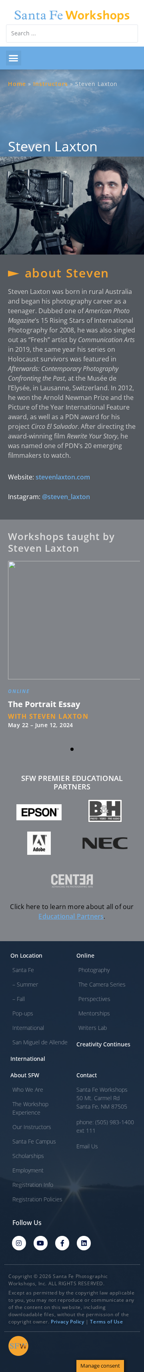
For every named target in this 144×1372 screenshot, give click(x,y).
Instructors (50, 84)
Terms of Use (106, 1321)
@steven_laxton (66, 496)
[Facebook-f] (62, 1243)
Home (17, 84)
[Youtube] (41, 1243)
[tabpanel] (72, 649)
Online (19, 693)
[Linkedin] (84, 1243)
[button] (13, 58)
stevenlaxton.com (63, 477)
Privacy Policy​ (67, 1321)
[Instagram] (19, 1243)
